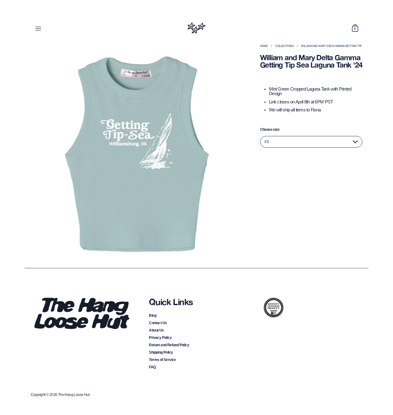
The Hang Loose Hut (73, 395)
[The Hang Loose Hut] (196, 27)
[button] (355, 28)
